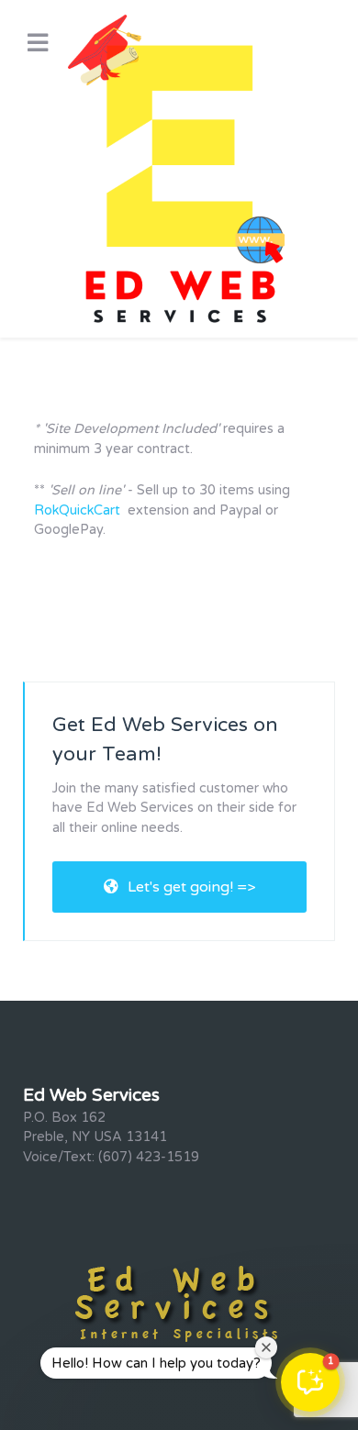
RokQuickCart (77, 510)
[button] (310, 1382)
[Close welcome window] (266, 1347)
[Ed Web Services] (179, 168)
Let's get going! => (191, 887)
